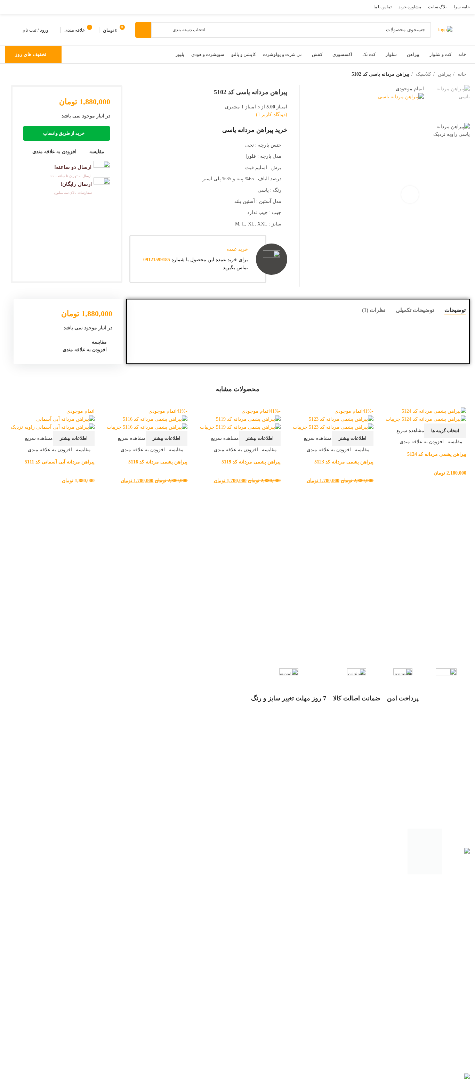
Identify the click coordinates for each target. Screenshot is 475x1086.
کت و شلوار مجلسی (443, 907)
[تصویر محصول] (426, 419)
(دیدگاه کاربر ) (271, 114)
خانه (461, 74)
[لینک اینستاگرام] (27, 7)
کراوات (456, 1024)
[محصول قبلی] (22, 74)
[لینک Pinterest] (9, 7)
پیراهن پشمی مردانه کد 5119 (251, 461)
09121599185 (156, 259)
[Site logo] (445, 29)
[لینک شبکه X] (36, 7)
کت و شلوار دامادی (444, 917)
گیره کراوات (451, 1055)
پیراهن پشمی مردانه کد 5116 (157, 461)
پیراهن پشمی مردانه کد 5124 (436, 454)
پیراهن (443, 74)
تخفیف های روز (30, 54)
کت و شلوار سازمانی (442, 927)
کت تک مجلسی (448, 960)
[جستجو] (143, 30)
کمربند (457, 1034)
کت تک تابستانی (447, 991)
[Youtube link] (18, 7)
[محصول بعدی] (8, 74)
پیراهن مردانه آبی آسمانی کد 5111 (60, 461)
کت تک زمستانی (447, 970)
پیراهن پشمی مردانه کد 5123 (343, 461)
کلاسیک (422, 74)
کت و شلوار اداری (445, 896)
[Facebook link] (45, 7)
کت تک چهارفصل (446, 981)
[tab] (455, 310)
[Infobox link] (66, 169)
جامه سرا (426, 1069)
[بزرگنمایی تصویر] (410, 194)
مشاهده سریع (410, 430)
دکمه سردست (449, 1044)
